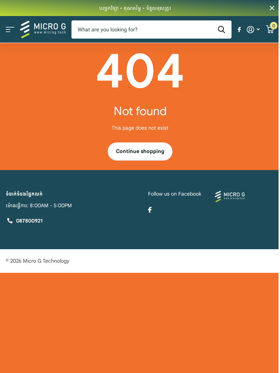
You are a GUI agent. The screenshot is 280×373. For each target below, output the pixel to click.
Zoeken (221, 29)
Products (10, 30)
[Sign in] (253, 29)
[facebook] (150, 210)
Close (272, 8)
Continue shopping (140, 151)
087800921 (29, 220)
